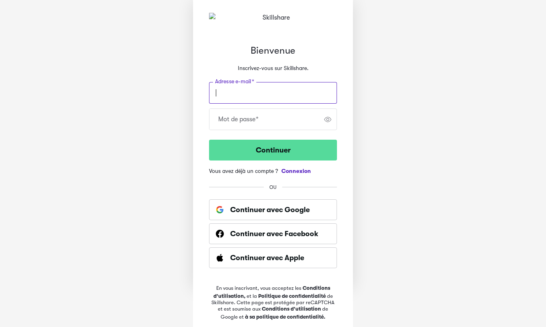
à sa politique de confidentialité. (285, 317)
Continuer (273, 150)
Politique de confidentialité (292, 296)
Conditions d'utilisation (291, 309)
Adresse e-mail (234, 81)
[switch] (328, 119)
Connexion (296, 171)
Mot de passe (238, 119)
